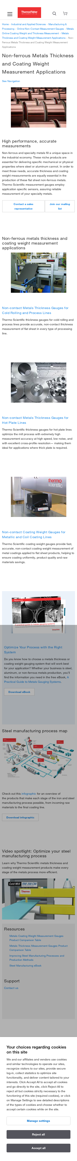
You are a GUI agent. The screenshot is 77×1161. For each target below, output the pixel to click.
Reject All (38, 1134)
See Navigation (11, 81)
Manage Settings (38, 1121)
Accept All (39, 1148)
